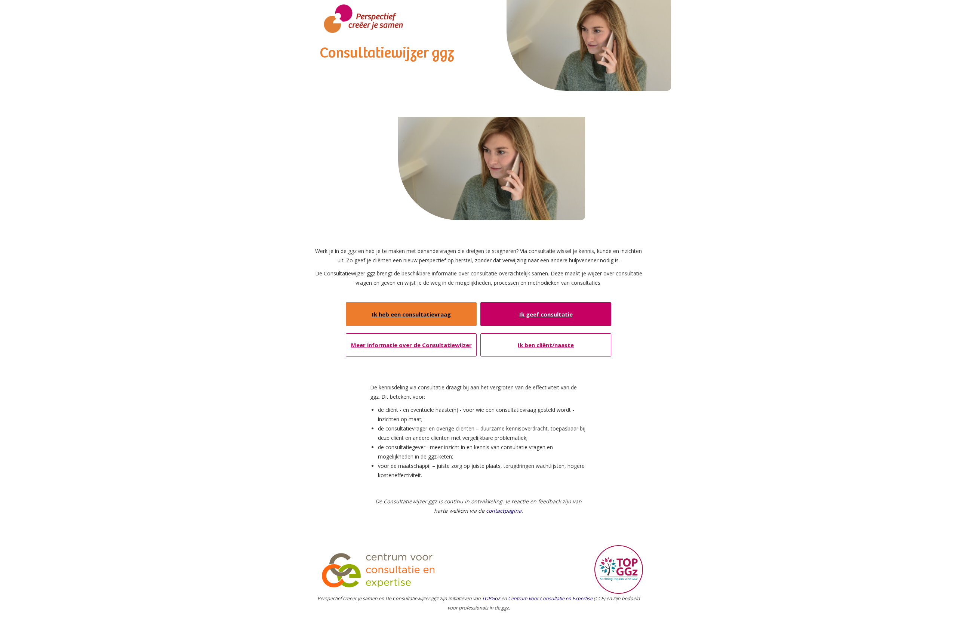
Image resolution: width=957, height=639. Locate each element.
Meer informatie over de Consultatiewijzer (411, 345)
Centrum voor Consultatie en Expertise (550, 598)
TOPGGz (491, 598)
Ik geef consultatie (546, 314)
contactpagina (503, 510)
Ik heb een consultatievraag (411, 314)
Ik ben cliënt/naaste (546, 345)
